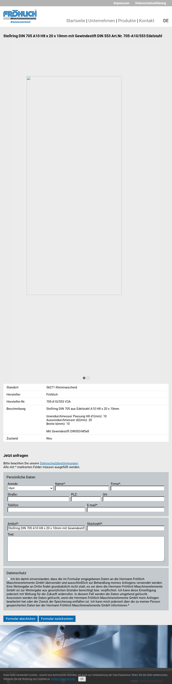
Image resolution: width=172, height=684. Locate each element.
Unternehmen (101, 20)
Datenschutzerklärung (150, 3)
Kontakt (146, 20)
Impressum (121, 3)
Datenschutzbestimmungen (59, 463)
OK (82, 679)
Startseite (75, 20)
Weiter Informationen (63, 679)
